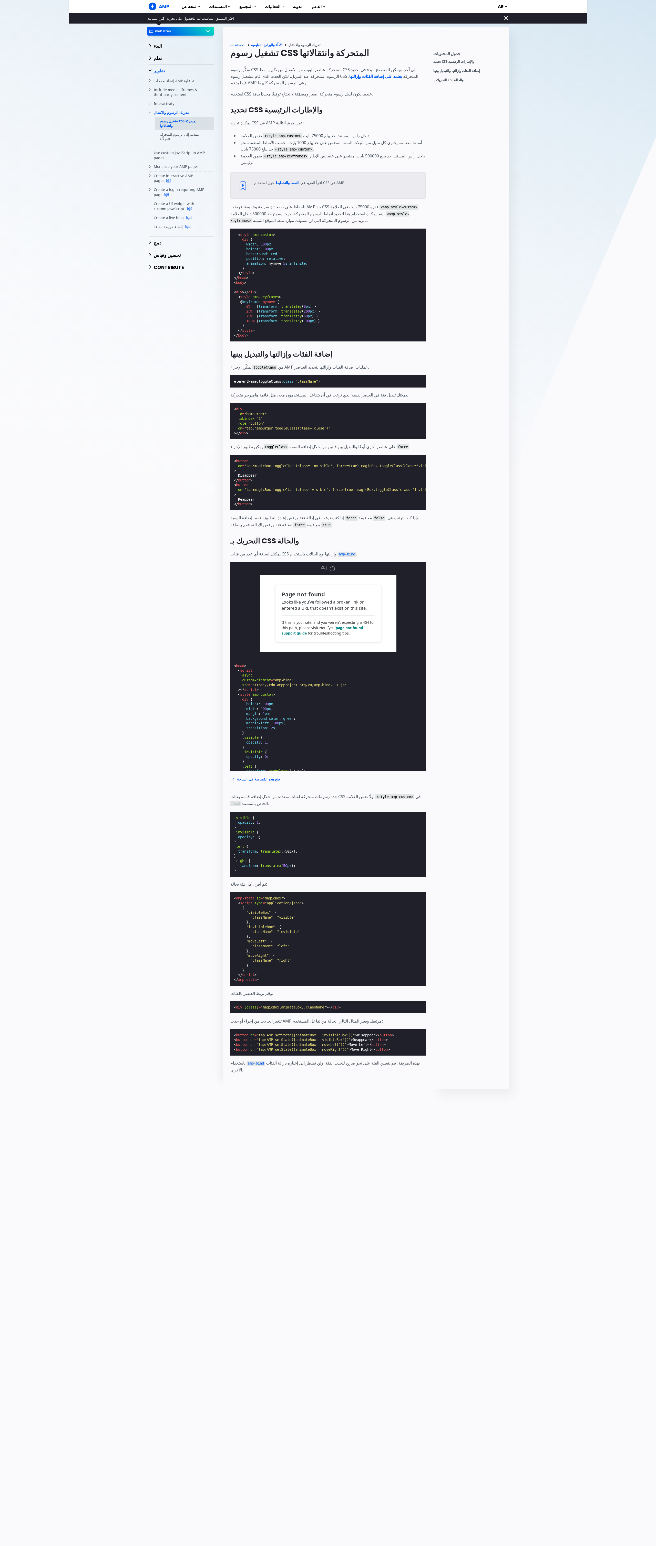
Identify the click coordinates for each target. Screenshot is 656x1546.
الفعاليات (272, 6)
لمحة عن (189, 6)
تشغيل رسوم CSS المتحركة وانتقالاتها (179, 123)
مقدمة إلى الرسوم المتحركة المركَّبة (179, 136)
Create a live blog (169, 217)
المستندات (218, 6)
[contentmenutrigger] (468, 54)
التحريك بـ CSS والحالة (448, 80)
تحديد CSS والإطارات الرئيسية (453, 61)
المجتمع (245, 6)
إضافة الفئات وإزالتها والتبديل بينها (456, 71)
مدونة (298, 6)
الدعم (317, 6)
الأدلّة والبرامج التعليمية (267, 44)
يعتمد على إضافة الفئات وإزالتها (375, 76)
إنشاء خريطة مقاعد (169, 226)
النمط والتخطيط (287, 182)
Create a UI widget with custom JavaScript (174, 206)
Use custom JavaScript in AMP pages (179, 155)
